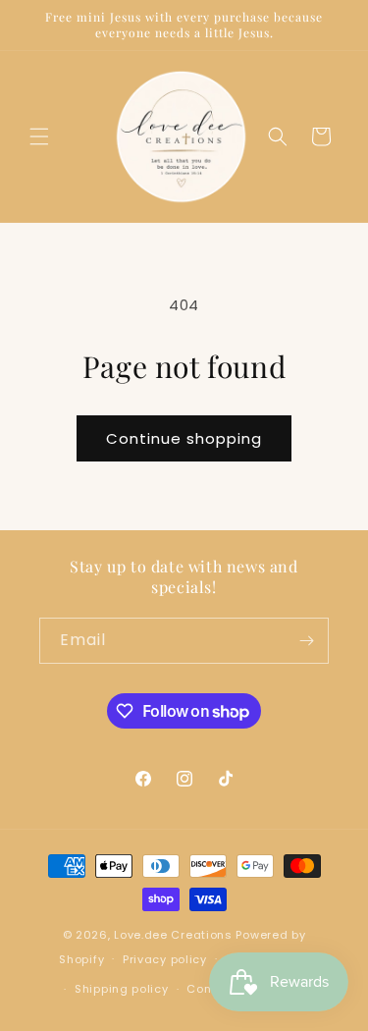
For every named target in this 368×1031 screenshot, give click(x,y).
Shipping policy (122, 989)
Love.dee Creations (173, 935)
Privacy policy (165, 959)
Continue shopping (184, 438)
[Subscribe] (306, 641)
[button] (39, 136)
